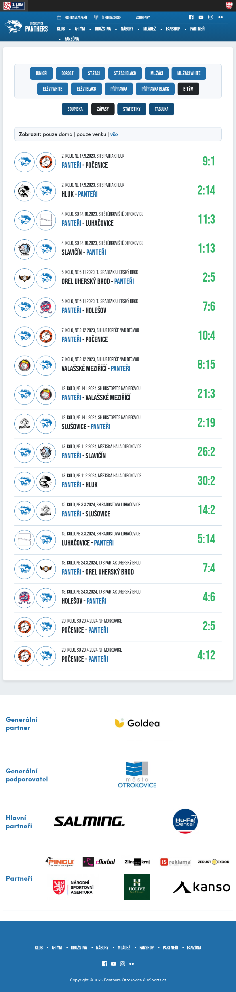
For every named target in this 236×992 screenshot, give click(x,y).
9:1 (209, 161)
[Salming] (89, 821)
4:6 (209, 597)
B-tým (188, 89)
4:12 (206, 655)
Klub (61, 29)
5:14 (206, 538)
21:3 (206, 393)
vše (114, 134)
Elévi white (52, 89)
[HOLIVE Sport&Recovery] (137, 887)
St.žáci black (125, 73)
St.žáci (94, 73)
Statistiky (131, 109)
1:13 (206, 248)
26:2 (206, 451)
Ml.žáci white (189, 73)
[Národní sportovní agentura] (73, 887)
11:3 (206, 219)
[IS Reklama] (175, 861)
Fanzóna (72, 39)
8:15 (206, 364)
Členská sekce (111, 17)
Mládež (149, 29)
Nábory (127, 29)
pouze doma (58, 134)
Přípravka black (155, 89)
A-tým (80, 29)
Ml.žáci (157, 73)
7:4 (209, 567)
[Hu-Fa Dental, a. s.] (185, 821)
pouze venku (91, 134)
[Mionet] (137, 722)
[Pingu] (60, 861)
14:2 (206, 509)
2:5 (209, 277)
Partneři (197, 29)
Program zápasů (76, 17)
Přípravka (119, 89)
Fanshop (173, 29)
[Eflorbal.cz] (99, 861)
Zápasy (103, 109)
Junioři (41, 73)
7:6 (209, 306)
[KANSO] (201, 887)
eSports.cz (156, 980)
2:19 (206, 422)
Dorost (68, 73)
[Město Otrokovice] (137, 774)
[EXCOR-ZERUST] (214, 861)
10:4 (206, 335)
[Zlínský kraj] (137, 861)
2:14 (206, 190)
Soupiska (75, 109)
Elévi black (86, 89)
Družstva (103, 29)
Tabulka (161, 109)
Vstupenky (143, 17)
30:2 (206, 480)
